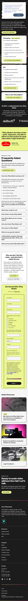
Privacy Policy (9, 6)
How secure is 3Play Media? (9, 228)
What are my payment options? (10, 232)
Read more (8, 410)
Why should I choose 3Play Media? (11, 214)
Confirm (18, 15)
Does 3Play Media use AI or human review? (11, 219)
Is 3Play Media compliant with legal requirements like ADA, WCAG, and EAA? (11, 237)
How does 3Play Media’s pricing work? (12, 176)
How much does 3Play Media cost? (11, 224)
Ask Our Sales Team (8, 170)
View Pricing (6, 492)
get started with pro (10, 88)
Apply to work (17, 291)
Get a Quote (13, 275)
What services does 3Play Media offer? (13, 243)
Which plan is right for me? (9, 210)
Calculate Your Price (8, 32)
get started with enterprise (12, 60)
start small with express (13, 97)
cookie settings (7, 11)
